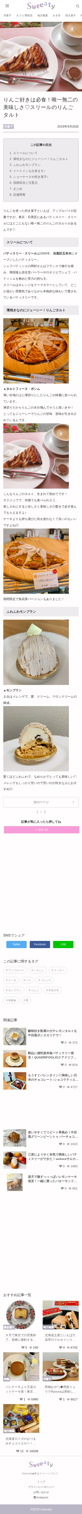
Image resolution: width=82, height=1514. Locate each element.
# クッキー (58, 970)
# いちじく (37, 970)
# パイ (27, 980)
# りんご (34, 990)
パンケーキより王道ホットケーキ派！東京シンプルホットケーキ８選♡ (20, 1389)
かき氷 (57, 15)
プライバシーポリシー (41, 1487)
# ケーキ (11, 980)
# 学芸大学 (52, 990)
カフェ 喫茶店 (24, 15)
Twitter (16, 944)
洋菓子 (7, 15)
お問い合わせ (41, 1492)
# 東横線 (11, 1000)
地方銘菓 (42, 15)
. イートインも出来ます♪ (27, 171)
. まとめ (16, 188)
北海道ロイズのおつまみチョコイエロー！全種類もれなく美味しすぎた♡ (20, 1441)
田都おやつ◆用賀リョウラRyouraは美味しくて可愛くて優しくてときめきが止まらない (60, 1389)
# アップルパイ (15, 970)
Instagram (42, 1497)
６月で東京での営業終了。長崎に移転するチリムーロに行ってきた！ (20, 1337)
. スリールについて (24, 153)
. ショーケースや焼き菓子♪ (29, 176)
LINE (63, 944)
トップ (41, 1481)
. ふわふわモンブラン (25, 165)
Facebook (40, 944)
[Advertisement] (41, 886)
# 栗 (26, 1000)
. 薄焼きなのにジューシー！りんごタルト (39, 159)
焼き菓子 (70, 15)
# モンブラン (13, 990)
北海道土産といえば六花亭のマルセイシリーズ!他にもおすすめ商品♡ (60, 1337)
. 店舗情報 (17, 194)
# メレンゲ (44, 980)
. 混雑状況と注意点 (24, 182)
